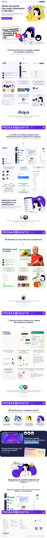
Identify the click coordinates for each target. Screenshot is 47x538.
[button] (16, 1)
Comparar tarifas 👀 (5, 452)
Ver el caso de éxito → (23, 120)
